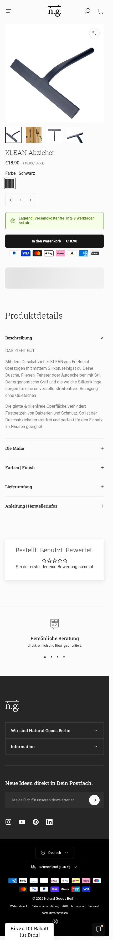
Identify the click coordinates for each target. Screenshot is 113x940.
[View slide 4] (64, 657)
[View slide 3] (58, 657)
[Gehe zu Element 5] (75, 135)
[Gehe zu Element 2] (34, 135)
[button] (29, 931)
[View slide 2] (51, 657)
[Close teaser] (55, 921)
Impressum (78, 906)
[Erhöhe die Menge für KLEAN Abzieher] (30, 200)
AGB (65, 906)
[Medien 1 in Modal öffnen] (94, 33)
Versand (94, 906)
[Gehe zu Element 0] (13, 135)
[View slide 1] (45, 657)
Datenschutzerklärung (45, 906)
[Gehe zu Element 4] (54, 135)
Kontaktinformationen (55, 913)
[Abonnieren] (94, 800)
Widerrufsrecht (19, 906)
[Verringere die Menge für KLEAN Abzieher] (11, 200)
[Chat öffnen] (98, 929)
